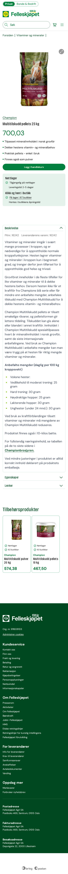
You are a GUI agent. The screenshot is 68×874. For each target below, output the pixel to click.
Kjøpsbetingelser (11, 675)
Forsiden (8, 35)
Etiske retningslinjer (13, 728)
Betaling (7, 662)
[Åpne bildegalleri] (61, 51)
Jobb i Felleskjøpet (12, 720)
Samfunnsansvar (11, 760)
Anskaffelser (9, 764)
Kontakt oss (9, 649)
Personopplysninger (13, 679)
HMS (5, 724)
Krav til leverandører (13, 756)
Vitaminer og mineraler (30, 35)
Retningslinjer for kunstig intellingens (22, 732)
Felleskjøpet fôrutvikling (15, 737)
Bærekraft (8, 715)
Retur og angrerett (12, 666)
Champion (10, 118)
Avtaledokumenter (12, 768)
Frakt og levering (11, 658)
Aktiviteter (8, 707)
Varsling (7, 773)
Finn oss (7, 653)
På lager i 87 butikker (21, 197)
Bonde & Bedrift (26, 4)
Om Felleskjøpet (11, 711)
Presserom (8, 702)
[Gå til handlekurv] (54, 24)
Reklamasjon (9, 671)
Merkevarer (9, 787)
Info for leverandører (13, 751)
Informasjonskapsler (13, 688)
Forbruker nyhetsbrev (14, 792)
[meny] (62, 24)
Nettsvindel (9, 683)
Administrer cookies (13, 634)
